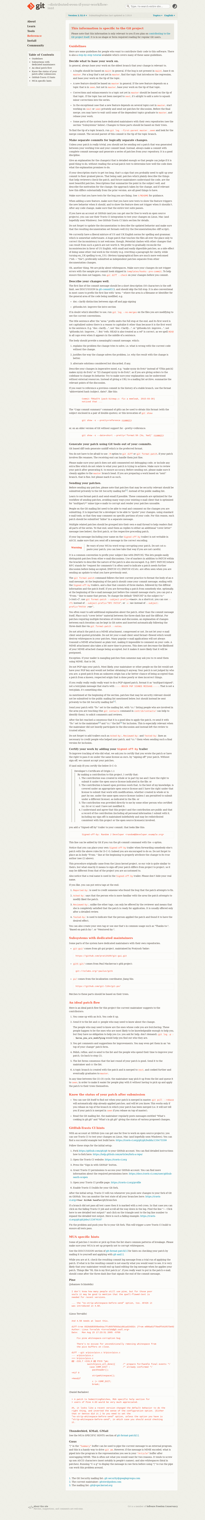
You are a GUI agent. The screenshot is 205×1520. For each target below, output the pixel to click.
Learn (31, 26)
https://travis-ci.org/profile (126, 1182)
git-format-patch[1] (117, 1251)
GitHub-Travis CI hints (43, 77)
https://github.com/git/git (93, 1151)
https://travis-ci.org (116, 1159)
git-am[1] (118, 1254)
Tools (31, 31)
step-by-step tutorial (89, 55)
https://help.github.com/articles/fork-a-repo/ (118, 1154)
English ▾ (169, 15)
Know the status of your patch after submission (44, 72)
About (31, 21)
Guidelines (37, 58)
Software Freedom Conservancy (162, 1506)
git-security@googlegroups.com (122, 1478)
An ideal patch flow (42, 68)
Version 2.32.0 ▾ (77, 15)
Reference (34, 35)
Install (31, 40)
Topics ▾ (157, 15)
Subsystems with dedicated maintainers (43, 63)
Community (35, 45)
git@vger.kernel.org (101, 1485)
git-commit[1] (106, 289)
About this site (41, 1506)
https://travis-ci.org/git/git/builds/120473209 (141, 1140)
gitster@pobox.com (110, 1482)
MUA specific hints (42, 81)
